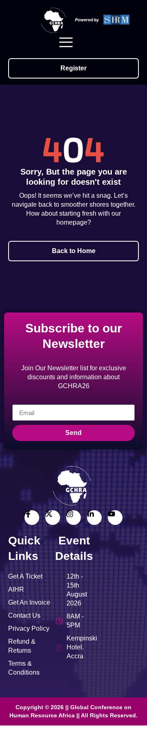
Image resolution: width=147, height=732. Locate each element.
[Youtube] (115, 517)
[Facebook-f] (31, 517)
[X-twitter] (52, 517)
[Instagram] (73, 517)
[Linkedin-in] (94, 517)
